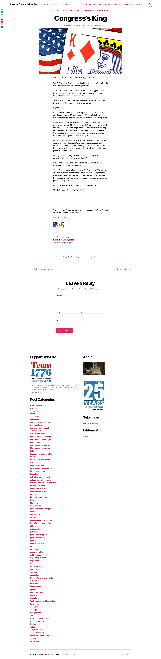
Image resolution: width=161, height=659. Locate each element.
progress (34, 549)
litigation (34, 503)
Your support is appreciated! (39, 392)
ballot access (35, 419)
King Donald (71, 257)
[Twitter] (2, 13)
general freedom (37, 465)
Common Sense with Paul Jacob (24, 4)
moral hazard (35, 515)
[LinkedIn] (2, 20)
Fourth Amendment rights (41, 454)
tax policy (34, 598)
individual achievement (40, 477)
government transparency (41, 468)
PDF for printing (60, 217)
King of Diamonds (81, 257)
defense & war (36, 431)
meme (32, 512)
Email (83, 312)
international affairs (38, 488)
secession (34, 575)
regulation (34, 561)
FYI (31, 463)
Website (58, 320)
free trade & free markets (40, 460)
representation (36, 566)
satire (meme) (38, 632)
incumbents (35, 474)
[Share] (2, 27)
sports (33, 590)
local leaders (35, 506)
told (88, 173)
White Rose (35, 641)
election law (35, 442)
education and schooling (40, 437)
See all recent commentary (64, 237)
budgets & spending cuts (40, 422)
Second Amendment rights (41, 578)
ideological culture (38, 471)
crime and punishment (39, 428)
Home (85, 4)
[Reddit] (2, 23)
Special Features (104, 4)
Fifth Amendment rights (40, 445)
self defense (35, 581)
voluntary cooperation (39, 635)
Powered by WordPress (69, 654)
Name (58, 312)
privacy (33, 546)
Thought (33, 610)
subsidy (33, 595)
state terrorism (36, 592)
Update (33, 624)
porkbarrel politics (38, 543)
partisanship (35, 529)
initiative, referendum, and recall (43, 483)
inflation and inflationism (40, 480)
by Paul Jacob (38, 630)
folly (32, 451)
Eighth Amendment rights (41, 439)
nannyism (34, 517)
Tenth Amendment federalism (42, 601)
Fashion (35, 411)
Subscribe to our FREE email (90, 423)
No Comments (95, 26)
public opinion (36, 555)
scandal (33, 572)
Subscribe (139, 4)
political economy (37, 538)
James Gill (85, 436)
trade (97, 257)
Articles (33, 408)
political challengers (38, 535)
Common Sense (36, 425)
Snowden (34, 584)
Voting (33, 638)
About (116, 4)
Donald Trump (63, 257)
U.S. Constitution (102, 11)
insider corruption (37, 486)
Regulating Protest (38, 558)
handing (75, 118)
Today (32, 615)
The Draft (34, 607)
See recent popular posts (63, 242)
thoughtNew (35, 613)
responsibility (88, 11)
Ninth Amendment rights (40, 523)
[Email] (2, 17)
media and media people (40, 509)
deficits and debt (37, 434)
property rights (36, 552)
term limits (34, 604)
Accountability (36, 405)
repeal (32, 564)
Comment (59, 296)
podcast (35, 416)
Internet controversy (38, 491)
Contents (92, 4)
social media (35, 587)
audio (32, 414)
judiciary (34, 494)
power (89, 257)
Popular (78, 11)
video (32, 627)
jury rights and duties (39, 497)
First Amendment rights (40, 448)
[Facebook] (2, 10)
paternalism (35, 532)
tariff (93, 257)
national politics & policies (62, 11)
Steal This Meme (127, 4)
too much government (39, 618)
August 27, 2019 (81, 26)
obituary (33, 526)
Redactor (68, 26)
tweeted (62, 143)
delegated (75, 133)
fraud (32, 457)
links (32, 500)
